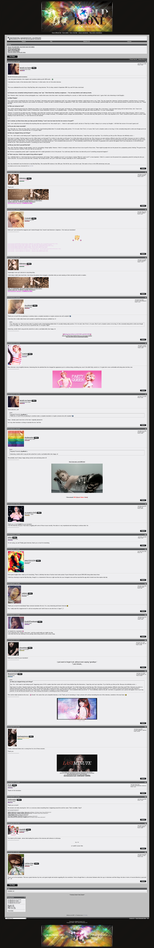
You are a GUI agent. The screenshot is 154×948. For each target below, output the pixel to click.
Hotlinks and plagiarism (14, 48)
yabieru (24, 593)
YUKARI (28, 218)
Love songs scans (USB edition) (83, 774)
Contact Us (132, 918)
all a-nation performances (26, 200)
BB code (9, 905)
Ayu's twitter (65, 32)
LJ (71, 845)
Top (148, 918)
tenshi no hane (25, 68)
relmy (10, 537)
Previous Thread (74, 894)
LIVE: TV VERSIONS (13, 200)
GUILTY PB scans (83, 773)
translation (10, 890)
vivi (13, 890)
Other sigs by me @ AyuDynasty (87, 772)
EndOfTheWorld (31, 621)
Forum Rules (10, 910)
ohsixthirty (23, 648)
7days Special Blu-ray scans (70, 775)
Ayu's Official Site (56, 32)
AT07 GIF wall (67, 774)
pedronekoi (12, 799)
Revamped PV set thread (75, 772)
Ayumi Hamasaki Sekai (14, 37)
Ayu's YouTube (73, 32)
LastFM (74, 845)
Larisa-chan (29, 863)
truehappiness (22, 736)
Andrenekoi (29, 437)
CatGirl (24, 354)
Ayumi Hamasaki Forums (25, 37)
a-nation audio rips (12, 202)
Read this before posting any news (17, 52)
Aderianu (22, 178)
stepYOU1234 (30, 560)
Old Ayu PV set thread (64, 772)
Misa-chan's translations (95, 32)
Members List (86, 41)
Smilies (9, 906)
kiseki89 (22, 829)
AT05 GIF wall (73, 774)
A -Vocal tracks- (38, 200)
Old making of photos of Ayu (73, 773)
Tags (8, 888)
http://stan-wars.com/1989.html (77, 461)
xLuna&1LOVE (30, 513)
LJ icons (78, 845)
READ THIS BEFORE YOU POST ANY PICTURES (21, 47)
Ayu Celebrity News (37, 37)
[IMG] (9, 907)
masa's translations (83, 32)
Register (24, 41)
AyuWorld (28, 305)
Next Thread (81, 894)
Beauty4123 (12, 674)
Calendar (129, 41)
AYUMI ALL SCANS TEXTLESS (26, 202)
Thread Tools (133, 59)
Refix (10, 785)
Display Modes (141, 59)
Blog (82, 845)
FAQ (51, 41)
